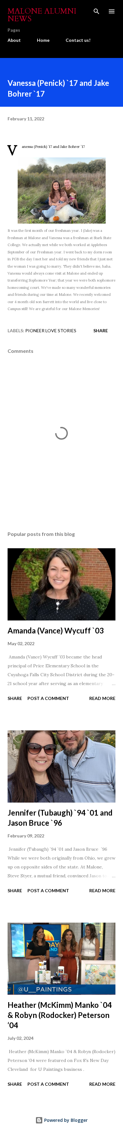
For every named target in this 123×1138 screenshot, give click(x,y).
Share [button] (100, 330)
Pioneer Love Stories (50, 330)
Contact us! (78, 40)
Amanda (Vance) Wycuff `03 (56, 630)
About (14, 40)
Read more (102, 698)
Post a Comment (48, 698)
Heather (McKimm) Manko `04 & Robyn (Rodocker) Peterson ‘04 (60, 1015)
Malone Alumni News (42, 15)
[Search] (96, 11)
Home (43, 40)
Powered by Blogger (65, 1120)
